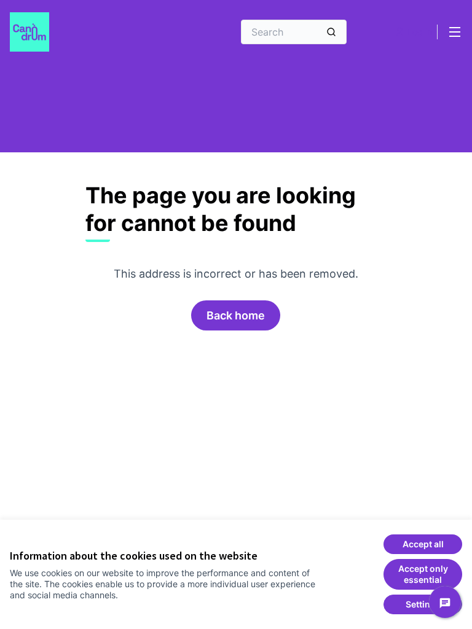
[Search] (331, 32)
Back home (235, 315)
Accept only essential (423, 574)
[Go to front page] (91, 32)
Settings (423, 604)
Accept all (423, 544)
